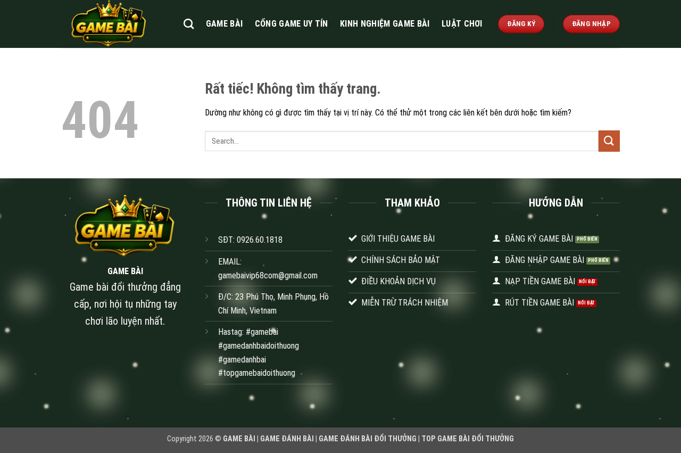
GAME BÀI (224, 24)
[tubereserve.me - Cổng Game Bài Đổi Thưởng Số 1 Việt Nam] (114, 24)
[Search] (189, 23)
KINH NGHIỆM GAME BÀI (384, 24)
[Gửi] (609, 140)
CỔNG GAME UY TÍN (291, 24)
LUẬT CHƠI (462, 24)
